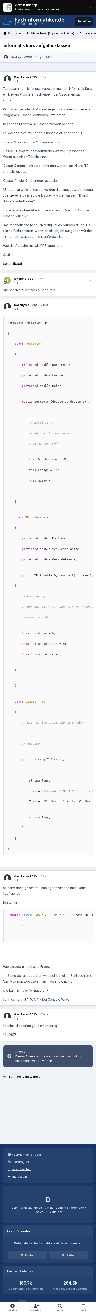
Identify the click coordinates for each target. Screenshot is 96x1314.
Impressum (19, 1176)
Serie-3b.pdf (12, 263)
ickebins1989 (24, 278)
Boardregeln (20, 1162)
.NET (48, 57)
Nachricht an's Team (26, 1154)
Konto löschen (21, 1169)
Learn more (7, 7)
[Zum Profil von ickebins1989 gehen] (7, 280)
